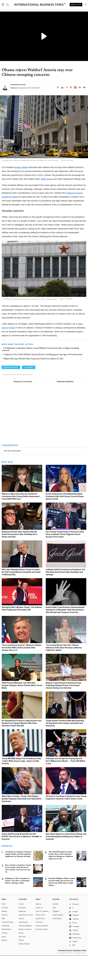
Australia (55, 904)
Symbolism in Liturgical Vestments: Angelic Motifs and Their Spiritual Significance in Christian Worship (18, 854)
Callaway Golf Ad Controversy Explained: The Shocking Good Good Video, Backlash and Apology (65, 572)
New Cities (22, 936)
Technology (5, 926)
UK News (5, 908)
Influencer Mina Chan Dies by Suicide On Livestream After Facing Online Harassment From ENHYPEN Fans (20, 496)
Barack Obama (21, 167)
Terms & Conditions (42, 911)
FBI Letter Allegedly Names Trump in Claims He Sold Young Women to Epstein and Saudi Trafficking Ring (21, 572)
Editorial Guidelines (65, 382)
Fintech (21, 940)
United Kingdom (57, 915)
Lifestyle (4, 933)
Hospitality (22, 908)
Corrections (39, 922)
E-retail (21, 904)
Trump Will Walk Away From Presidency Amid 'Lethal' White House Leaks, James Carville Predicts (21, 761)
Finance (21, 918)
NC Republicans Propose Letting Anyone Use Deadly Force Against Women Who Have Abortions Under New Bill (21, 723)
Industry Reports (24, 944)
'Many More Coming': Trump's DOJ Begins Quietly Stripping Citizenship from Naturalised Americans (21, 798)
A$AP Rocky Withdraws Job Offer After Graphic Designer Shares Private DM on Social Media (22, 685)
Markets (4, 911)
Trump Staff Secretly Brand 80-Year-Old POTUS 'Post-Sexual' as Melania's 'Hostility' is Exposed (22, 836)
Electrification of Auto (26, 915)
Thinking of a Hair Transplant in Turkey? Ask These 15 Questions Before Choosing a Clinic (17, 880)
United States (57, 918)
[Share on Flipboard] (71, 87)
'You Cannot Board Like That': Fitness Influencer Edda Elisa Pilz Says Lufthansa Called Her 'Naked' (64, 647)
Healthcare (22, 911)
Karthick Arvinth (19, 85)
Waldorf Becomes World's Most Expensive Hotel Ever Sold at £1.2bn (33, 359)
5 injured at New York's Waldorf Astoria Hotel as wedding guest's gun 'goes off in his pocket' (43, 355)
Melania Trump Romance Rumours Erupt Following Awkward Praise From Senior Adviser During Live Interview (63, 685)
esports (21, 933)
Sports (4, 936)
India (54, 908)
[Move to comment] (84, 87)
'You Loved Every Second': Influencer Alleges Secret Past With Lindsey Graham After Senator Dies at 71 (21, 647)
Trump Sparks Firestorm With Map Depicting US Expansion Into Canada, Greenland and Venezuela (65, 723)
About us (38, 904)
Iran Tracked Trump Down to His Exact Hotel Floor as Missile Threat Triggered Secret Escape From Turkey (65, 534)
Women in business (25, 929)
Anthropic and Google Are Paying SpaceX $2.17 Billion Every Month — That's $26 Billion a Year (65, 761)
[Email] (80, 87)
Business (5, 915)
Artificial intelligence (25, 926)
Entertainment (6, 929)
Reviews (4, 940)
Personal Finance (7, 922)
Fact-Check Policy (42, 929)
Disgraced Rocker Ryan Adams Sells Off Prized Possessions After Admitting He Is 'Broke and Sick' (19, 534)
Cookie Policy (40, 918)
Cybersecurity (23, 922)
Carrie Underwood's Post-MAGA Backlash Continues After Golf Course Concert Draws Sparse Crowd (65, 496)
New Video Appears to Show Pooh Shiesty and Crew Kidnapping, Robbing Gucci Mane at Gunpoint (66, 836)
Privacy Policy (40, 915)
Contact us (39, 908)
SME (3, 918)
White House (47, 179)
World (4, 904)
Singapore (55, 911)
